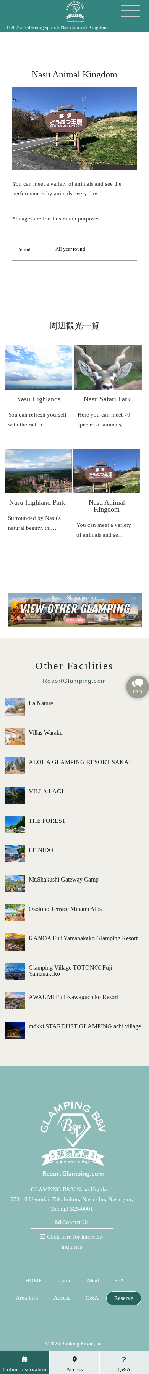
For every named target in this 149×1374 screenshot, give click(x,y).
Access (61, 1298)
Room (64, 1281)
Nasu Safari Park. (108, 399)
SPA (119, 1281)
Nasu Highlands (38, 399)
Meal (93, 1281)
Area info (27, 1298)
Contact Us (75, 1222)
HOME (33, 1281)
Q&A (92, 1298)
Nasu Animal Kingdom (107, 506)
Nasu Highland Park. (38, 502)
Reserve (123, 1298)
